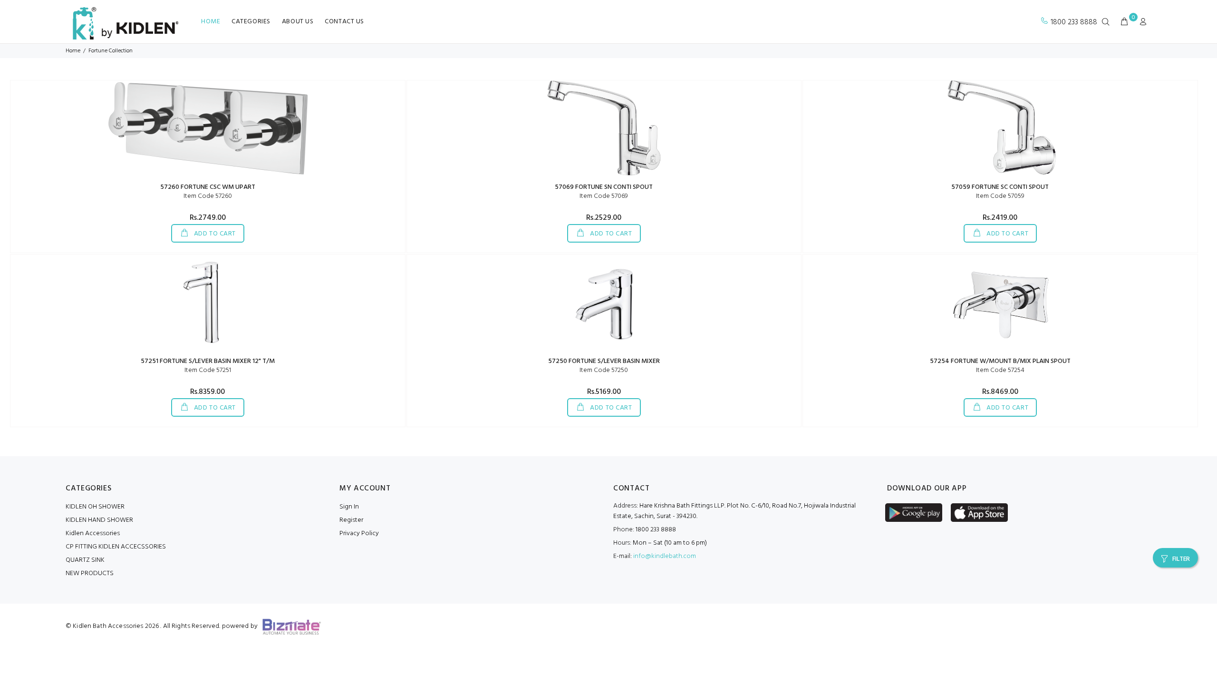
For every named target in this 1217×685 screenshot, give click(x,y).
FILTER (1181, 559)
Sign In (349, 506)
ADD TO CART (214, 233)
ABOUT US (297, 21)
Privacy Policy (359, 533)
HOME (210, 21)
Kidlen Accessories (93, 533)
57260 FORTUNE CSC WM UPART (207, 187)
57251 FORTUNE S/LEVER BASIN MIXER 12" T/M (208, 361)
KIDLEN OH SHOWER (95, 506)
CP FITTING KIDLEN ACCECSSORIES (116, 546)
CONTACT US (344, 21)
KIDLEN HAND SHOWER (99, 520)
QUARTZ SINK (85, 560)
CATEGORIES (251, 21)
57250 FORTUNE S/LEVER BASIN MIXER (604, 361)
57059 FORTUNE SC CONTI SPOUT (1000, 187)
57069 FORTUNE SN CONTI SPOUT (604, 187)
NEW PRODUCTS (90, 573)
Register (351, 520)
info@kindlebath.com (664, 556)
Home (73, 51)
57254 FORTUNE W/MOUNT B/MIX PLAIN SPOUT (1000, 361)
